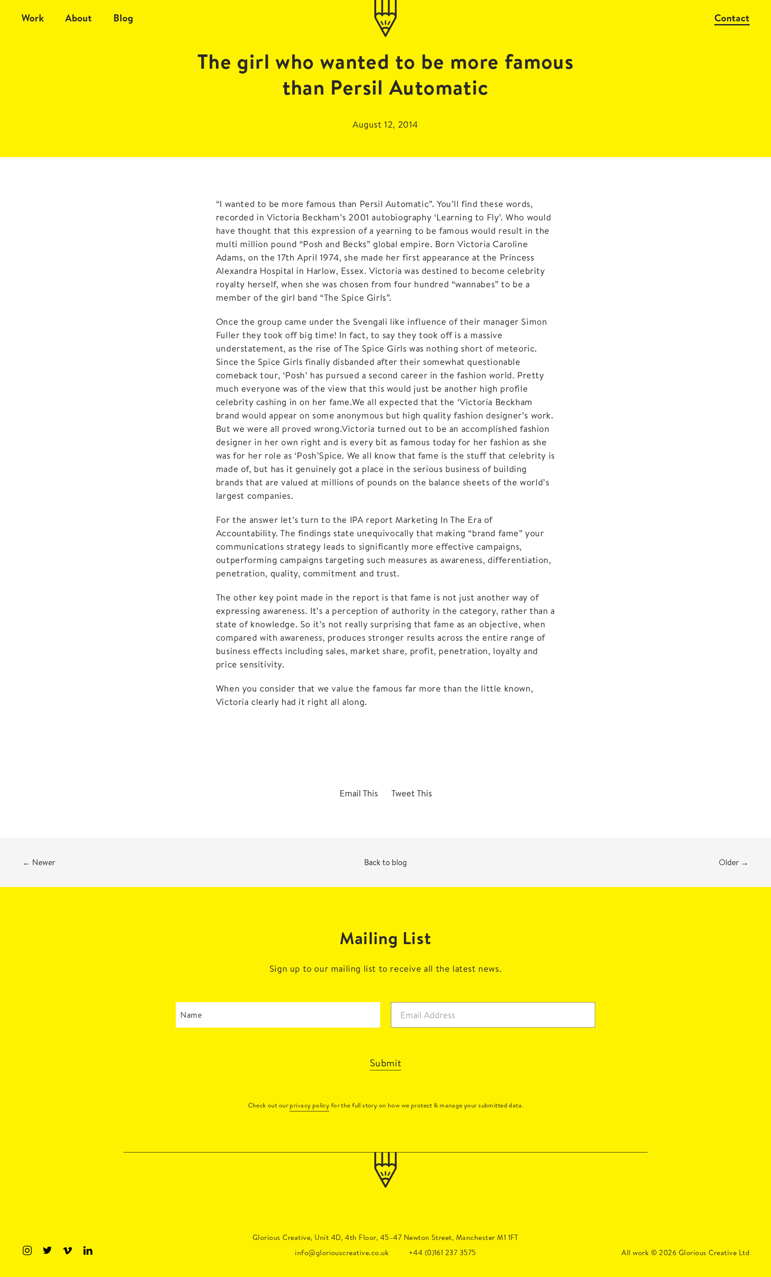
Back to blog (385, 862)
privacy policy (309, 1105)
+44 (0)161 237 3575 (442, 1252)
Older (734, 862)
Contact (732, 18)
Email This (359, 793)
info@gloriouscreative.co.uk (342, 1252)
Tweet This (411, 793)
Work (32, 18)
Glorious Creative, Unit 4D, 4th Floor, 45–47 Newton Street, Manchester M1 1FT (385, 1237)
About (78, 18)
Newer (38, 862)
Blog (123, 18)
